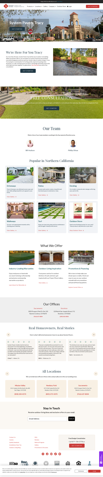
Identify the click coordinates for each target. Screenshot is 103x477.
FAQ (36, 437)
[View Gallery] (51, 269)
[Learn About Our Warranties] (22, 269)
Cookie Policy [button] (22, 472)
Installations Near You (15, 445)
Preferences (81, 471)
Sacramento (38, 308)
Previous (52, 62)
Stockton (64, 308)
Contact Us (12, 437)
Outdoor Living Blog (15, 447)
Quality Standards (14, 442)
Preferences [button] (54, 472)
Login (70, 6)
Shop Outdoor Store (76, 230)
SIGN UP (71, 419)
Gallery (45, 6)
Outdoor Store (61, 6)
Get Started (92, 6)
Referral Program (39, 442)
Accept (94, 471)
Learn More (59, 1)
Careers (11, 440)
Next (98, 62)
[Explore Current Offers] (81, 269)
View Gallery (10, 197)
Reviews (37, 440)
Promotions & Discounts (41, 447)
